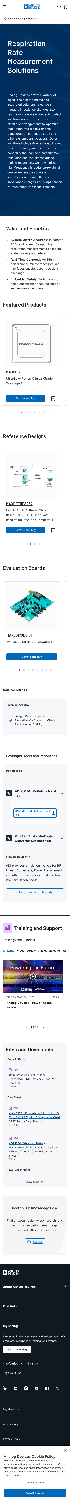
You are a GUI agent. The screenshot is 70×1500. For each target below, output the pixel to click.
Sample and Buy (25, 398)
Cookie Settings (35, 1482)
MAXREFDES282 (19, 503)
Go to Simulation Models (35, 892)
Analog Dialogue (49, 950)
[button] (53, 398)
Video (20, 950)
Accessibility (10, 1424)
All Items (8, 950)
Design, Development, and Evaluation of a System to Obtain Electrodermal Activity (35, 720)
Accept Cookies (35, 1492)
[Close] (65, 1450)
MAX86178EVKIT (19, 635)
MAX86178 (14, 372)
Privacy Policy (11, 1438)
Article (31, 950)
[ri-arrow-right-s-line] (44, 1027)
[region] (35, 1472)
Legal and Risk (12, 1409)
